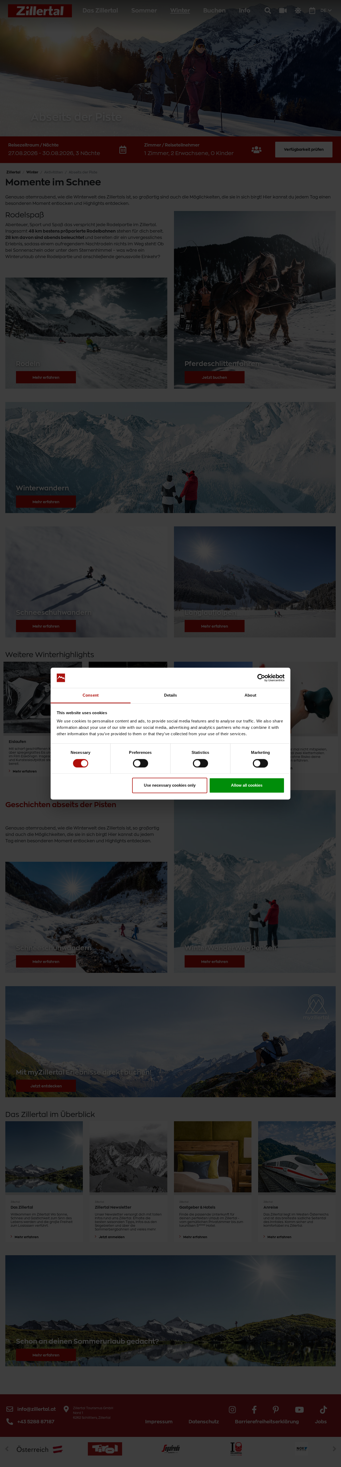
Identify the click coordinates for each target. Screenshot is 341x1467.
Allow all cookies (246, 785)
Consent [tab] (91, 695)
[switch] (140, 763)
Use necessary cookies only (170, 785)
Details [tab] (170, 695)
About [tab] (250, 695)
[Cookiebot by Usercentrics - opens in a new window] (261, 678)
